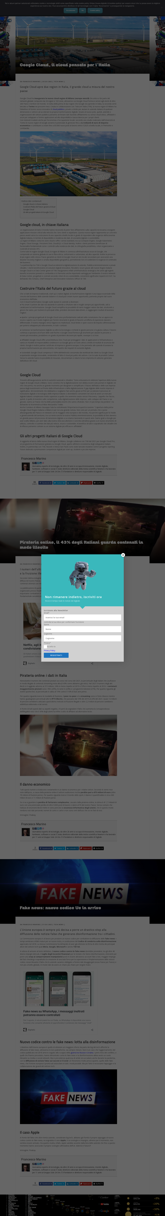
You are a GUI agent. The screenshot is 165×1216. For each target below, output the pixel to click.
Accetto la (51, 646)
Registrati (56, 655)
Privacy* (47, 643)
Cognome (48, 634)
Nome (46, 624)
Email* (46, 613)
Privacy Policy (49, 650)
